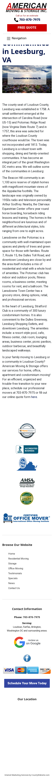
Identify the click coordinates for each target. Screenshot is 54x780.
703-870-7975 (29, 19)
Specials (13, 578)
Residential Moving (18, 558)
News (11, 583)
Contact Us (14, 588)
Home (11, 553)
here (34, 397)
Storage (12, 563)
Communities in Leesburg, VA (25, 51)
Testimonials (15, 573)
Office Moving (15, 568)
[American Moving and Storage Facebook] (27, 658)
